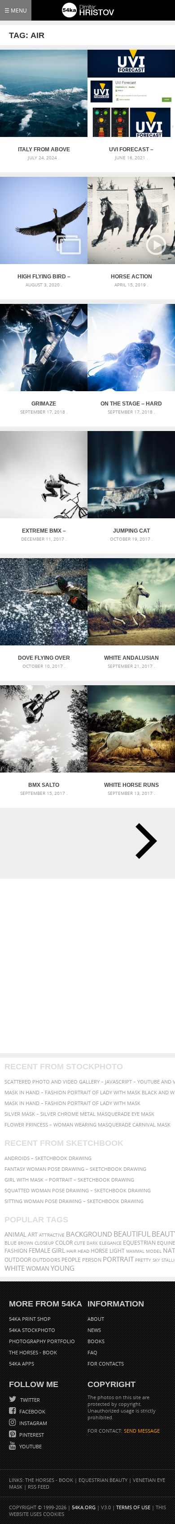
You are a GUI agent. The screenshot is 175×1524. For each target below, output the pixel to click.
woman (37, 1268)
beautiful (132, 1234)
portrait (118, 1259)
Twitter (29, 1399)
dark (92, 1243)
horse (99, 1251)
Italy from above (44, 149)
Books (96, 1341)
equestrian (139, 1242)
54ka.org (84, 1507)
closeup (44, 1243)
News (94, 1330)
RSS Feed (38, 1486)
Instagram (32, 1423)
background (89, 1234)
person (91, 1259)
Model (154, 1251)
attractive (52, 1235)
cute (79, 1243)
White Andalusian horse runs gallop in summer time (131, 658)
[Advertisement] (87, 966)
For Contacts (106, 1363)
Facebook (31, 1411)
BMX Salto (43, 785)
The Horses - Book (33, 1352)
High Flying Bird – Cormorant (44, 276)
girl (58, 1251)
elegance (110, 1243)
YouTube (30, 1446)
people (71, 1260)
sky (156, 1260)
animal (15, 1234)
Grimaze (43, 404)
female (39, 1251)
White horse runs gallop (131, 785)
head (83, 1251)
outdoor (17, 1259)
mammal (135, 1251)
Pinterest (31, 1434)
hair (71, 1251)
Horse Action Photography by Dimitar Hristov (131, 276)
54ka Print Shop (30, 1318)
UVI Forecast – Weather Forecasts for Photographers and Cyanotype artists (131, 149)
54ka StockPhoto (32, 1330)
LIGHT (117, 1250)
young (62, 1268)
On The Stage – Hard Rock (131, 404)
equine (166, 1242)
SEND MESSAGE (142, 1430)
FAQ (92, 1352)
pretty (143, 1260)
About (96, 1318)
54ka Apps (21, 1363)
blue (10, 1242)
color (64, 1242)
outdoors (46, 1260)
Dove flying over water (44, 658)
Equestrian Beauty (103, 1480)
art (33, 1234)
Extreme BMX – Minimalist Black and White (43, 531)
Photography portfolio (42, 1341)
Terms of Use (133, 1507)
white (14, 1268)
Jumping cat (131, 531)
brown (25, 1243)
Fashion (15, 1250)
